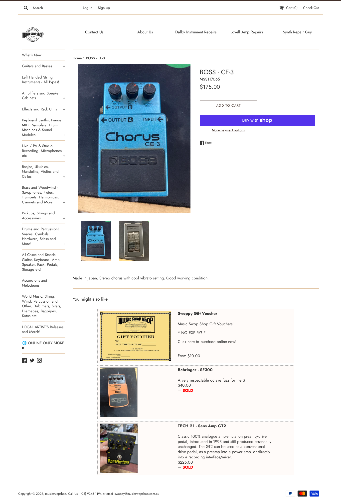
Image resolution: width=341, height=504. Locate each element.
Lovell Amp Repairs (246, 32)
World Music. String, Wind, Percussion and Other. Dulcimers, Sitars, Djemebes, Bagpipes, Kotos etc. (41, 306)
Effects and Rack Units (43, 109)
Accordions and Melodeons (34, 283)
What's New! (32, 55)
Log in (87, 7)
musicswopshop (55, 493)
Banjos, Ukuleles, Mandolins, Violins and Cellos (43, 171)
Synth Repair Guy (297, 32)
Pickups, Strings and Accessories (43, 215)
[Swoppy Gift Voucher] (135, 336)
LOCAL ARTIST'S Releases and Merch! (42, 329)
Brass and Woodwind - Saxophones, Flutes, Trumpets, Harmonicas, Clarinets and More (43, 195)
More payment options (228, 130)
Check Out (311, 7)
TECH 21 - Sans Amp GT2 (202, 426)
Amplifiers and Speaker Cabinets (43, 95)
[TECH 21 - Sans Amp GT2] (119, 448)
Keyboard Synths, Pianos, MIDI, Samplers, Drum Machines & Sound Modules (43, 127)
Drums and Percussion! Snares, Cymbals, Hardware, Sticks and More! (43, 236)
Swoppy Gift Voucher (197, 313)
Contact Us (94, 32)
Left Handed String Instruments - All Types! (40, 80)
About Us (145, 32)
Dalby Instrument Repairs (195, 32)
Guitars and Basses (43, 66)
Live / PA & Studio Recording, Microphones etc (43, 150)
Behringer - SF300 (195, 370)
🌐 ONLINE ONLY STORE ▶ (43, 345)
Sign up (104, 7)
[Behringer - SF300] (119, 392)
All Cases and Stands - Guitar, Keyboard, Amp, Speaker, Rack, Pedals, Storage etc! (41, 262)
